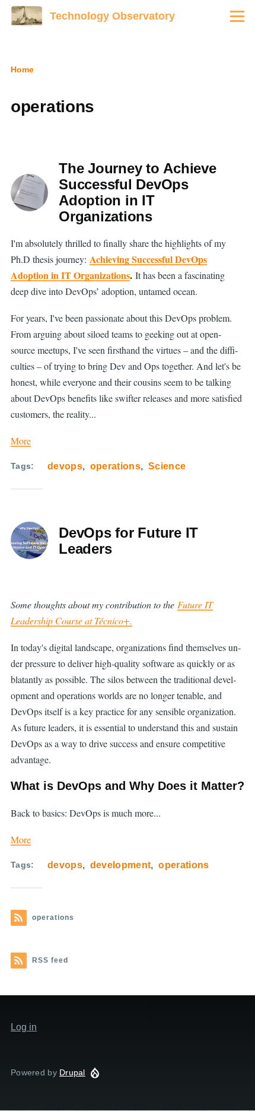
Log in (24, 1027)
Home (22, 69)
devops (64, 466)
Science (167, 466)
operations (115, 466)
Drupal (72, 1072)
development (120, 865)
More (21, 440)
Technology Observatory (112, 16)
